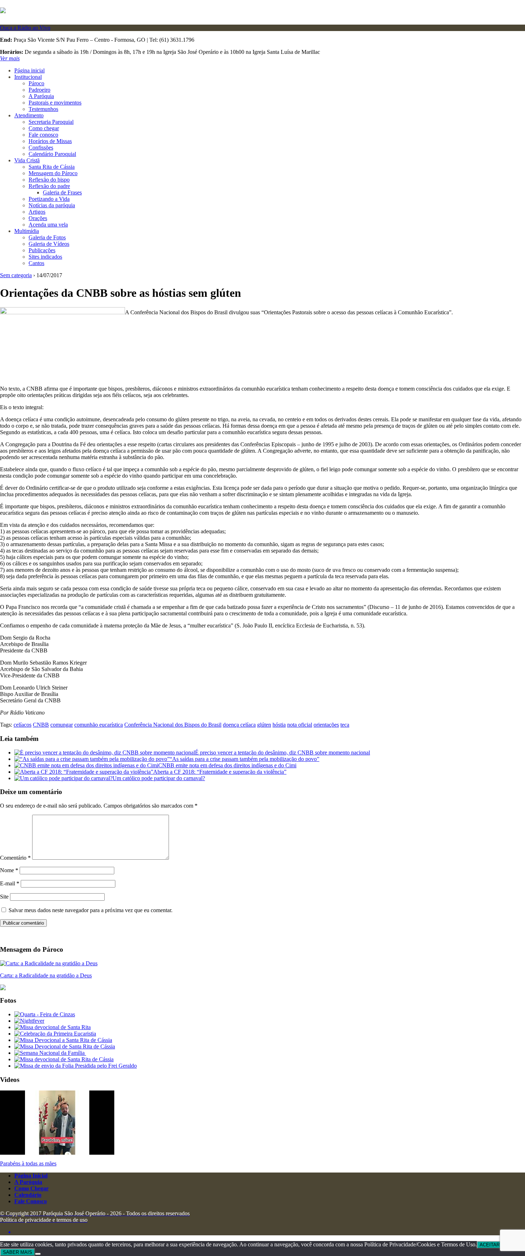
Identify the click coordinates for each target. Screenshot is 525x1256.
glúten (264, 725)
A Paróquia (41, 96)
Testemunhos (43, 109)
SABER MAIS (17, 1252)
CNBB (41, 725)
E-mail (9, 883)
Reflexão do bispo (49, 180)
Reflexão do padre (49, 186)
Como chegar (44, 128)
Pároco (36, 83)
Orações (38, 218)
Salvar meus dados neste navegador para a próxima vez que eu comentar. (90, 910)
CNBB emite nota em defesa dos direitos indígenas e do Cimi (227, 765)
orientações (326, 725)
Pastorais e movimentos (55, 103)
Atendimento (29, 115)
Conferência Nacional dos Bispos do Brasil (172, 725)
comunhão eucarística (98, 725)
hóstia (279, 725)
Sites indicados (45, 257)
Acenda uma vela (48, 225)
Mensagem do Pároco (53, 173)
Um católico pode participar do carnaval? (158, 778)
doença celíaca (239, 725)
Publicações (42, 250)
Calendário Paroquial (52, 154)
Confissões (41, 147)
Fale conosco (43, 135)
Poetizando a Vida (49, 199)
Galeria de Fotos (47, 237)
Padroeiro (39, 90)
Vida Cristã (27, 160)
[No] (38, 1254)
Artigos (37, 212)
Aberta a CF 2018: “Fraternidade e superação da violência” (219, 772)
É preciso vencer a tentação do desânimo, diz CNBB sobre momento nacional (282, 752)
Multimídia (26, 231)
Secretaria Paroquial (51, 122)
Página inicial (29, 70)
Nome (9, 870)
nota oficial (299, 725)
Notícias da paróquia (52, 205)
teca (344, 725)
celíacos (22, 725)
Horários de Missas (50, 141)
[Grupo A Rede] (269, 1232)
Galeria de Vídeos (49, 244)
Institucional (28, 77)
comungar (61, 725)
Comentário (15, 858)
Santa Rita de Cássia (52, 167)
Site (4, 897)
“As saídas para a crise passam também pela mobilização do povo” (244, 759)
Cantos (36, 263)
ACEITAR (490, 1244)
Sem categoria (16, 275)
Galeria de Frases (62, 192)
